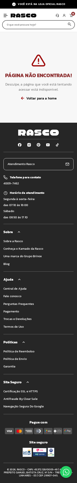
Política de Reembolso (18, 351)
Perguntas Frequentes (18, 304)
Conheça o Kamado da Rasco (23, 248)
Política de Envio (15, 359)
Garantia (9, 366)
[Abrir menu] (5, 15)
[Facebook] (20, 145)
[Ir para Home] (32, 15)
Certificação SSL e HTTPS (20, 391)
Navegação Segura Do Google (23, 406)
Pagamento (11, 311)
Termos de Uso (13, 326)
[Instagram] (29, 145)
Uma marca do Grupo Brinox (22, 256)
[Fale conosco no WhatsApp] (66, 472)
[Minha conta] (64, 15)
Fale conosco (12, 296)
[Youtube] (48, 145)
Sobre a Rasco (13, 241)
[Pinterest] (38, 145)
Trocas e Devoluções (17, 319)
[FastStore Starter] (38, 133)
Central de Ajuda (15, 288)
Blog (6, 264)
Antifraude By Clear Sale (20, 399)
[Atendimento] (57, 15)
